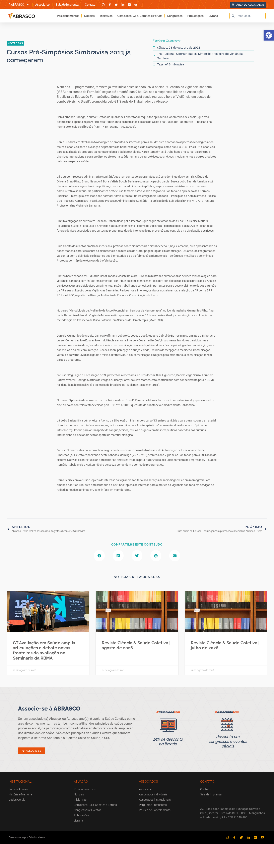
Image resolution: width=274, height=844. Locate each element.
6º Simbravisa (174, 64)
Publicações (195, 15)
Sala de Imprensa (67, 4)
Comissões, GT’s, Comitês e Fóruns (139, 15)
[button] (269, 35)
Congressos (175, 15)
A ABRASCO (16, 4)
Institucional (166, 54)
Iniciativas (106, 15)
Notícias (89, 15)
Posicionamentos (68, 15)
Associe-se (42, 4)
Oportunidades (186, 54)
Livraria (213, 15)
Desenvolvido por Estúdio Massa (27, 837)
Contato (90, 4)
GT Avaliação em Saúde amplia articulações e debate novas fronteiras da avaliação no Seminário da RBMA (44, 650)
